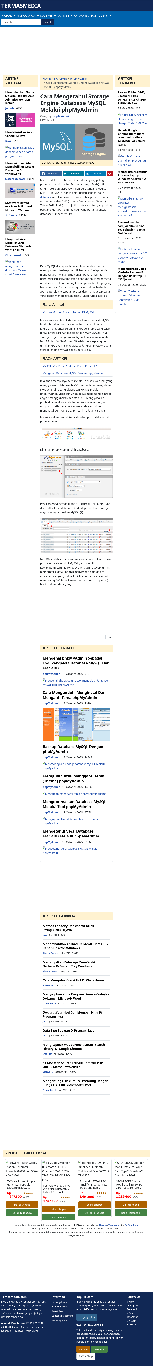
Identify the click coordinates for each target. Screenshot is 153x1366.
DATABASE (63, 15)
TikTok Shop (86, 1356)
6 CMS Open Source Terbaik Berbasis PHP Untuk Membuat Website (73, 1065)
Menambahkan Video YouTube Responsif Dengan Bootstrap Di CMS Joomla (132, 274)
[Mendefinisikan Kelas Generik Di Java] (20, 151)
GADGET (92, 15)
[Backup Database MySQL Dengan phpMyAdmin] (76, 766)
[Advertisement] (76, 51)
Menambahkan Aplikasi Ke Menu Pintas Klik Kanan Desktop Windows (75, 946)
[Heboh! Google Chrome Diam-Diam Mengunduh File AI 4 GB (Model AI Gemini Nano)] (133, 160)
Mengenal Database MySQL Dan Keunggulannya (73, 373)
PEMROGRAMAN (26, 15)
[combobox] (21, 22)
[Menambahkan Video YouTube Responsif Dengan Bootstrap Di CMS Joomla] (133, 297)
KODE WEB (46, 15)
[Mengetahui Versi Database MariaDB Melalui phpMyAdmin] (76, 850)
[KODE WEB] (54, 15)
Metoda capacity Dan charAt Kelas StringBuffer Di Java (68, 928)
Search (48, 22)
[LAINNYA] (110, 15)
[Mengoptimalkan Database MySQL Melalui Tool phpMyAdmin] (76, 821)
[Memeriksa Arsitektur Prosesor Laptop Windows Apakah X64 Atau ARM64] (133, 206)
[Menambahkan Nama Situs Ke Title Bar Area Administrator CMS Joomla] (20, 120)
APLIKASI (7, 15)
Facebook (132, 1309)
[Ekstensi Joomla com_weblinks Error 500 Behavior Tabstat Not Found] (133, 255)
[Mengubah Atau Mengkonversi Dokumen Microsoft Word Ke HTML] (20, 268)
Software (11, 215)
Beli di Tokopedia (22, 1212)
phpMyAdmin (62, 116)
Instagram (133, 1305)
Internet (47, 1053)
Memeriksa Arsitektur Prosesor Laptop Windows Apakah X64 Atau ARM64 (132, 177)
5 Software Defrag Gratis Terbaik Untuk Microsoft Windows (19, 206)
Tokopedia (99, 1349)
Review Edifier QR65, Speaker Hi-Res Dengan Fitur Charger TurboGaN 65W (132, 97)
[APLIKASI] (14, 15)
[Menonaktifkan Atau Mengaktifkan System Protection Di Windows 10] (20, 190)
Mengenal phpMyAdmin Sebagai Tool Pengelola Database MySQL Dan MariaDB (76, 663)
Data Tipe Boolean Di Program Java (68, 1030)
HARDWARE (80, 15)
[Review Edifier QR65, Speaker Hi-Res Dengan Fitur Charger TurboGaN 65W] (133, 118)
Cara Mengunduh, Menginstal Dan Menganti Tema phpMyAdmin (74, 695)
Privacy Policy (59, 1306)
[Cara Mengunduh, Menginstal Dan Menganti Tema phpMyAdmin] (76, 724)
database (46, 197)
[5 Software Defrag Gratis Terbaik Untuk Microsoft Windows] (20, 226)
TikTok (130, 1301)
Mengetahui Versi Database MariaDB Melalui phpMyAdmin (71, 833)
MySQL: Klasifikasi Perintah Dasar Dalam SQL (71, 366)
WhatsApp (132, 1317)
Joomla (9, 108)
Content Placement (62, 1315)
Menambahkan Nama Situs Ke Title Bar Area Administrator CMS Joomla (20, 97)
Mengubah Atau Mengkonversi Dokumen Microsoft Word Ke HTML (18, 244)
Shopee (83, 1349)
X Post (130, 1313)
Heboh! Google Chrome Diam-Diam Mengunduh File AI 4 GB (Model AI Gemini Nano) (131, 137)
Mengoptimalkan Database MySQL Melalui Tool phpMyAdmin (74, 804)
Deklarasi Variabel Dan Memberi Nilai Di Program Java (72, 1014)
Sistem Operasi (15, 179)
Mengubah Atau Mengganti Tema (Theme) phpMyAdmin (73, 778)
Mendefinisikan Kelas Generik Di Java (19, 134)
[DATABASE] (70, 15)
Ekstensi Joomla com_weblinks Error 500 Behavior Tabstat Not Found (131, 228)
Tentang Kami (59, 1302)
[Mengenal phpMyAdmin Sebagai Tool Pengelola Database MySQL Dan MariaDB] (76, 682)
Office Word (13, 255)
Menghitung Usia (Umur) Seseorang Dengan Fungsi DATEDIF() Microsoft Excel (75, 1083)
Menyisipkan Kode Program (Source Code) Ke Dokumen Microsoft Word (76, 996)
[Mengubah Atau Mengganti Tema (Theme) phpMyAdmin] (74, 793)
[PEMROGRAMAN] (37, 15)
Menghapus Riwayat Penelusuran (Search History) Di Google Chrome (74, 1047)
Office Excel (49, 1089)
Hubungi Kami (59, 1320)
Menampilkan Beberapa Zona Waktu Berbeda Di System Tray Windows (70, 964)
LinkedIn (131, 1320)
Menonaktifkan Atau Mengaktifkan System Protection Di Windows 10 (19, 168)
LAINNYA (103, 15)
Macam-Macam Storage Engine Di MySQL (68, 312)
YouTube (131, 1324)
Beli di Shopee (22, 1204)
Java (8, 141)
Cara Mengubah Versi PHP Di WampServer (74, 980)
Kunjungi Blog (87, 1317)
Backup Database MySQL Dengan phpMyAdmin (73, 749)
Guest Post (57, 1311)
